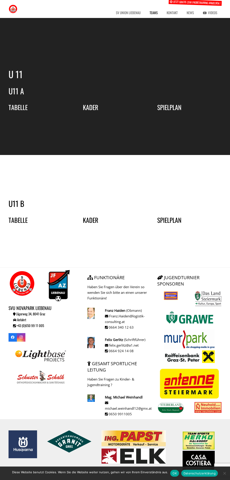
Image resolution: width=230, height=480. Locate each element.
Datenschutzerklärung (200, 473)
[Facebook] (13, 337)
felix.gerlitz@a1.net (123, 345)
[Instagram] (21, 337)
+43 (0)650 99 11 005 (30, 325)
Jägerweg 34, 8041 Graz (30, 313)
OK (174, 473)
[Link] (13, 8)
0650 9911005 (120, 414)
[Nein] (224, 473)
